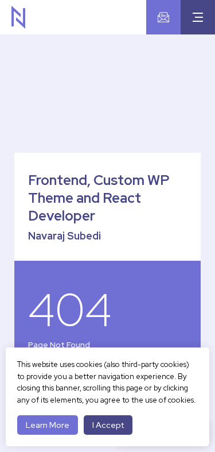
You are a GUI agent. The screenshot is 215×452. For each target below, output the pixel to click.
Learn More (47, 425)
